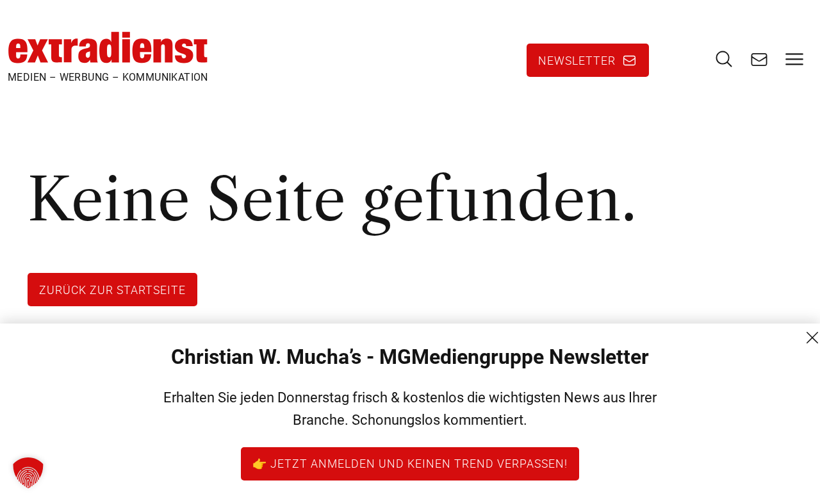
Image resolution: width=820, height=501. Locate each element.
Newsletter (577, 60)
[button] (28, 473)
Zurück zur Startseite (112, 289)
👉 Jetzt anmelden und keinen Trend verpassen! (410, 463)
